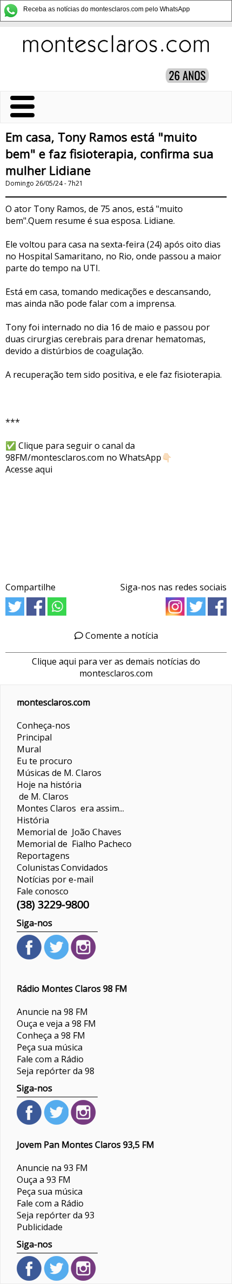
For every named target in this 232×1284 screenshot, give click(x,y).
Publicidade (40, 1227)
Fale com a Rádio (50, 1059)
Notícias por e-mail (55, 879)
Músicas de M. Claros (59, 773)
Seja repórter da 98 (55, 1071)
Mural (29, 749)
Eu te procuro (44, 761)
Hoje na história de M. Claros (49, 790)
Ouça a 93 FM (44, 1180)
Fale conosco (43, 891)
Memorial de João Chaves (69, 832)
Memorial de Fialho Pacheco (74, 844)
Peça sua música (50, 1047)
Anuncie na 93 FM (52, 1168)
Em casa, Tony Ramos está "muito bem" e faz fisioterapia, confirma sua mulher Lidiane (109, 154)
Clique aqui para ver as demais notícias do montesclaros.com (116, 667)
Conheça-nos (43, 725)
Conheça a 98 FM (51, 1035)
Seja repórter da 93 (55, 1215)
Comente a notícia (120, 635)
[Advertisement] (116, 524)
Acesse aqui (28, 469)
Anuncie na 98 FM (52, 1012)
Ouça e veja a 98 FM (56, 1023)
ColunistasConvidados (62, 867)
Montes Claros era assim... (70, 808)
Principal (34, 737)
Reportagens (43, 856)
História (33, 820)
